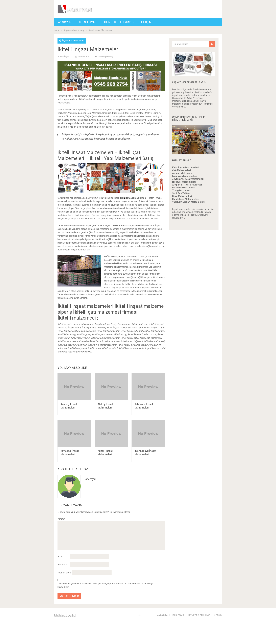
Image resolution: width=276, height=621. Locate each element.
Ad (59, 556)
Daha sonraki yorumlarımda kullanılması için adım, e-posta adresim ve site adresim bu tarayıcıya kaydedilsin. (105, 585)
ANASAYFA (64, 22)
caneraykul (90, 479)
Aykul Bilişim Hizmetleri (64, 615)
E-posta (62, 564)
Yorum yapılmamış (105, 56)
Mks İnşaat (64, 56)
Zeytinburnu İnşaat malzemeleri (188, 179)
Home (56, 30)
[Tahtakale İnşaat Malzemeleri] (148, 386)
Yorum (61, 519)
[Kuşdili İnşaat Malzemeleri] (111, 433)
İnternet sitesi (64, 572)
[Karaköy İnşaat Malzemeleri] (74, 386)
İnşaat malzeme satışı (74, 30)
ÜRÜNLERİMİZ (87, 22)
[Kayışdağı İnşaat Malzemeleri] (74, 433)
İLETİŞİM (146, 22)
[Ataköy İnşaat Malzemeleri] (111, 386)
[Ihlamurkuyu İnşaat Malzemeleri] (148, 433)
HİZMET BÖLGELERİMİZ (117, 22)
